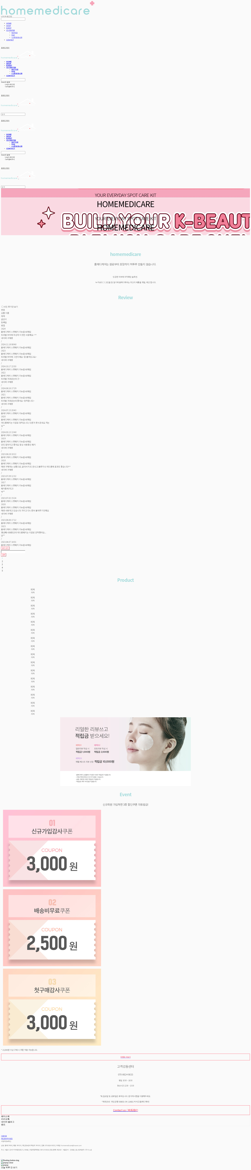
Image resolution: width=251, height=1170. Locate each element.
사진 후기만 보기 (11, 306)
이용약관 (4, 1136)
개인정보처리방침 (7, 1138)
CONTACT (10, 40)
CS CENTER (10, 30)
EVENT (8, 28)
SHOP (8, 25)
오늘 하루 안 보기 (9, 1167)
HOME (8, 23)
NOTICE (15, 32)
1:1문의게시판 (17, 37)
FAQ (13, 35)
